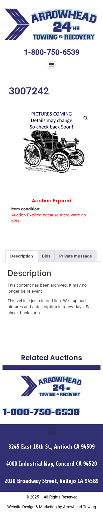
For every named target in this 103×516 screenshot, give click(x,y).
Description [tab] (21, 256)
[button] (52, 64)
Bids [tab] (46, 256)
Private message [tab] (75, 256)
